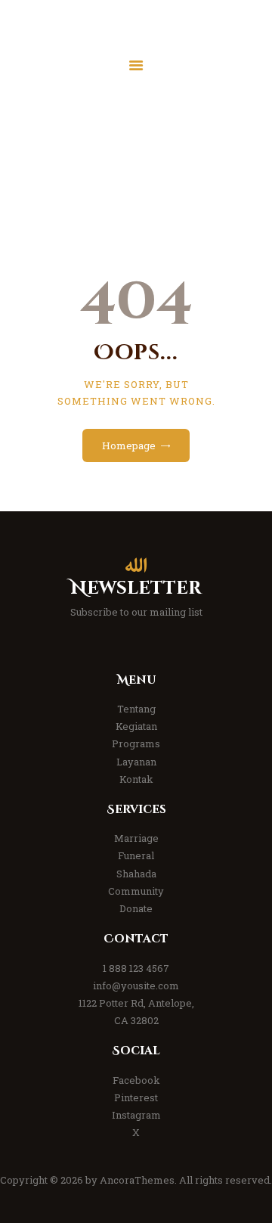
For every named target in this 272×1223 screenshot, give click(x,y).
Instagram (136, 1115)
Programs (136, 743)
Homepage (129, 445)
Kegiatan (136, 726)
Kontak (136, 779)
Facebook (136, 1080)
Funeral (136, 855)
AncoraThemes (137, 1180)
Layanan (136, 761)
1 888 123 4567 (136, 968)
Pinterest (136, 1097)
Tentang (136, 708)
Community (136, 891)
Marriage (136, 838)
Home (90, 160)
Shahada (136, 873)
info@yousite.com (136, 985)
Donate (136, 908)
